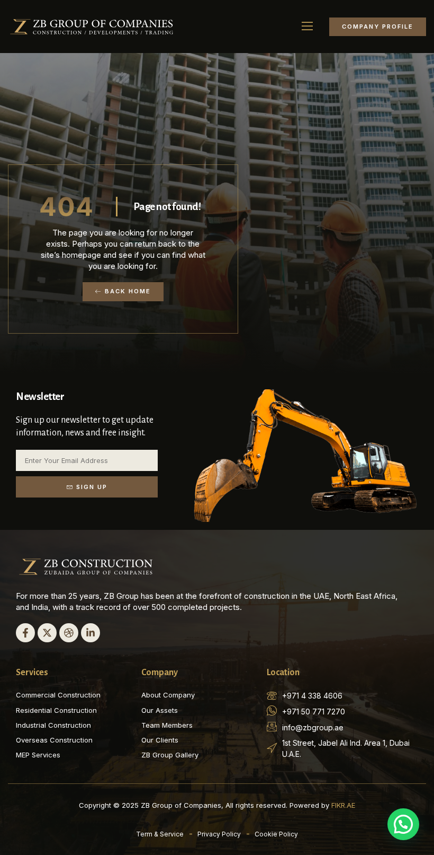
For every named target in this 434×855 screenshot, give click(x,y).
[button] (307, 26)
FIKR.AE (343, 805)
